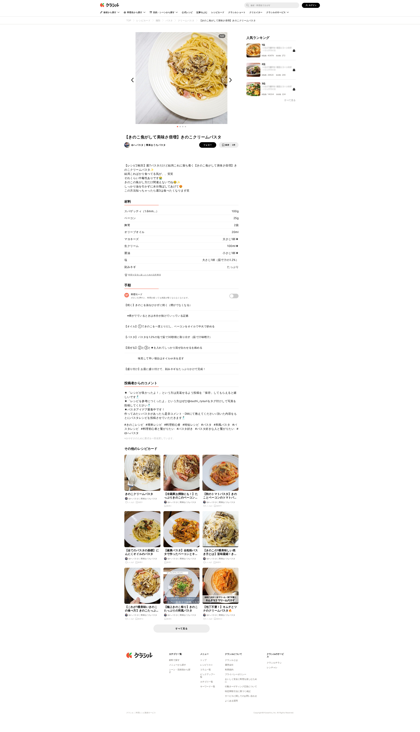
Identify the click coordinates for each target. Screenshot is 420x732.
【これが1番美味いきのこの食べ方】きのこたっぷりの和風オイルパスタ (142, 608)
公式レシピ (187, 12)
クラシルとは (231, 660)
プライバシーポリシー (235, 674)
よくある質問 (231, 700)
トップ (203, 660)
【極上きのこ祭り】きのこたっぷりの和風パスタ (181, 608)
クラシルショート (236, 12)
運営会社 (229, 664)
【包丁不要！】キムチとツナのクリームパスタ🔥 (220, 608)
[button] (177, 126)
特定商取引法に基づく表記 (238, 691)
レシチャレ (272, 667)
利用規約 (229, 669)
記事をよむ (202, 12)
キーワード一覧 (207, 686)
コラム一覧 (205, 669)
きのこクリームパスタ (139, 494)
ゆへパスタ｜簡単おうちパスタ (148, 144)
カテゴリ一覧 (206, 681)
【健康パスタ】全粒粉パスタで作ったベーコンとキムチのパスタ (181, 552)
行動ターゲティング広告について (241, 686)
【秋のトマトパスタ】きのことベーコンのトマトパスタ (220, 495)
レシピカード (217, 12)
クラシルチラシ (274, 662)
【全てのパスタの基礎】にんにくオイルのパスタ (142, 552)
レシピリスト (206, 664)
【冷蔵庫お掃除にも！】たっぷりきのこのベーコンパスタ (181, 495)
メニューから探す (177, 664)
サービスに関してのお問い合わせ (241, 696)
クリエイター (255, 12)
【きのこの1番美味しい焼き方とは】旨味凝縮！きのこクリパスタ (220, 552)
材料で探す (174, 660)
